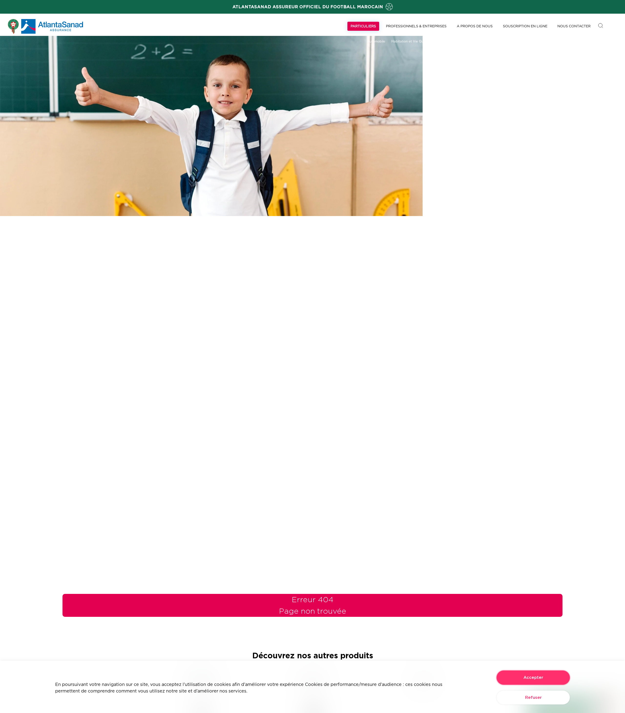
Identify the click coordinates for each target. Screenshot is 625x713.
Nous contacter (574, 26)
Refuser (533, 697)
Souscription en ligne (525, 26)
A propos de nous (475, 26)
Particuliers (363, 26)
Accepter (533, 677)
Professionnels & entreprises (416, 26)
